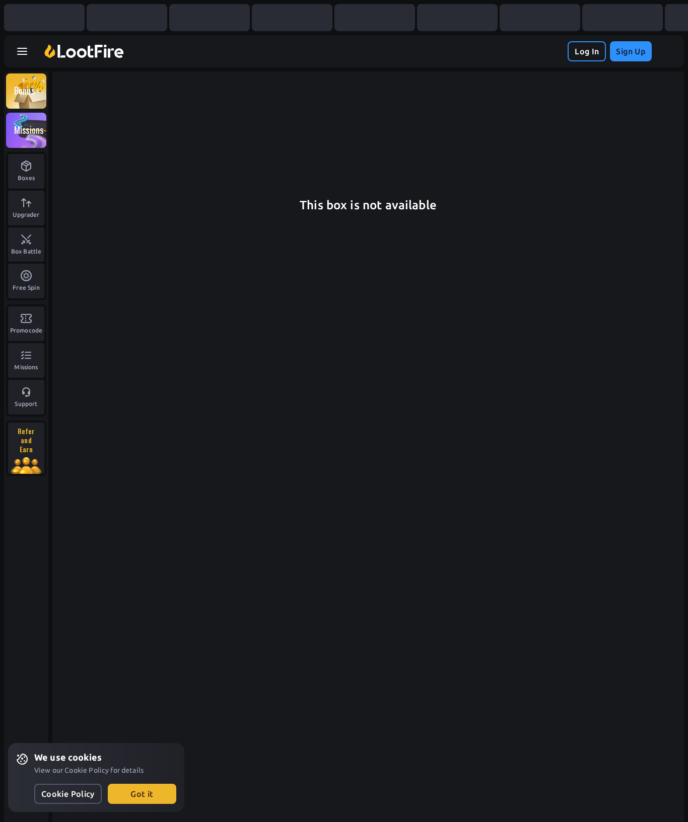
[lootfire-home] (84, 51)
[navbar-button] (22, 51)
